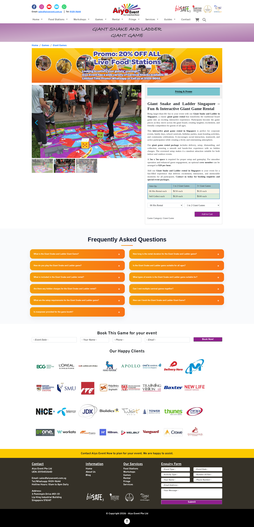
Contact (185, 19)
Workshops (80, 19)
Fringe (133, 19)
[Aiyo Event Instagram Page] (42, 6)
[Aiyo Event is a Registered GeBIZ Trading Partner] (217, 9)
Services (150, 19)
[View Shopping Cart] (197, 20)
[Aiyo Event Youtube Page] (49, 6)
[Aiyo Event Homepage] (127, 9)
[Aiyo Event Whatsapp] (64, 6)
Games (99, 19)
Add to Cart (207, 214)
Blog (88, 475)
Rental (116, 19)
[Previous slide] (37, 123)
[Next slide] (136, 123)
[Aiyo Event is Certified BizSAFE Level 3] (182, 9)
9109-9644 (75, 12)
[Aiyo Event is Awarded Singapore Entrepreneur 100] (207, 9)
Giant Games (60, 45)
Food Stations (57, 19)
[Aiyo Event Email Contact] (57, 6)
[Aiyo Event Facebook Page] (34, 6)
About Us (91, 472)
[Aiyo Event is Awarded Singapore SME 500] (197, 9)
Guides (168, 19)
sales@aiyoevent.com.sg (50, 12)
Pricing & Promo (183, 91)
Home (36, 19)
